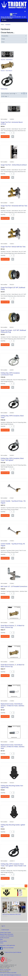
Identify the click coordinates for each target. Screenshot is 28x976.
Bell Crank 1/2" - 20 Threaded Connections (14, 586)
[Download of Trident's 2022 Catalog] (19, 892)
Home (2, 24)
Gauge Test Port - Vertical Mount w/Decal (14, 165)
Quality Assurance (4, 937)
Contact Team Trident (5, 932)
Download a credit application (7, 945)
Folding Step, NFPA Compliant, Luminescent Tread (10, 374)
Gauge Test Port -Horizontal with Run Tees (14, 206)
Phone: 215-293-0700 (6, 17)
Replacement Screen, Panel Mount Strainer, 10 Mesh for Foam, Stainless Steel (12, 705)
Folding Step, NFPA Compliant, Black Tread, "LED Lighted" (12, 459)
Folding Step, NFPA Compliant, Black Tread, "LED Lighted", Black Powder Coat (13, 865)
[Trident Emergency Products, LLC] (14, 4)
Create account (5, 929)
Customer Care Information (7, 936)
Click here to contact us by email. (8, 972)
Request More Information (6, 934)
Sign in (3, 926)
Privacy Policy (3, 941)
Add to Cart (5, 136)
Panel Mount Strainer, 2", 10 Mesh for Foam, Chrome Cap (12, 626)
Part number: (4, 119)
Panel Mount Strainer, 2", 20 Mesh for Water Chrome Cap (12, 665)
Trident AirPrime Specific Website (12, 952)
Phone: (5, 969)
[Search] (26, 886)
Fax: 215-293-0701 (16, 17)
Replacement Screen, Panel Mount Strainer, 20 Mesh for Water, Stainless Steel (12, 746)
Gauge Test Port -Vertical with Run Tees (13, 247)
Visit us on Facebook (8, 947)
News (1, 939)
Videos (1, 943)
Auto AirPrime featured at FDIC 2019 (12, 914)
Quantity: (3, 132)
